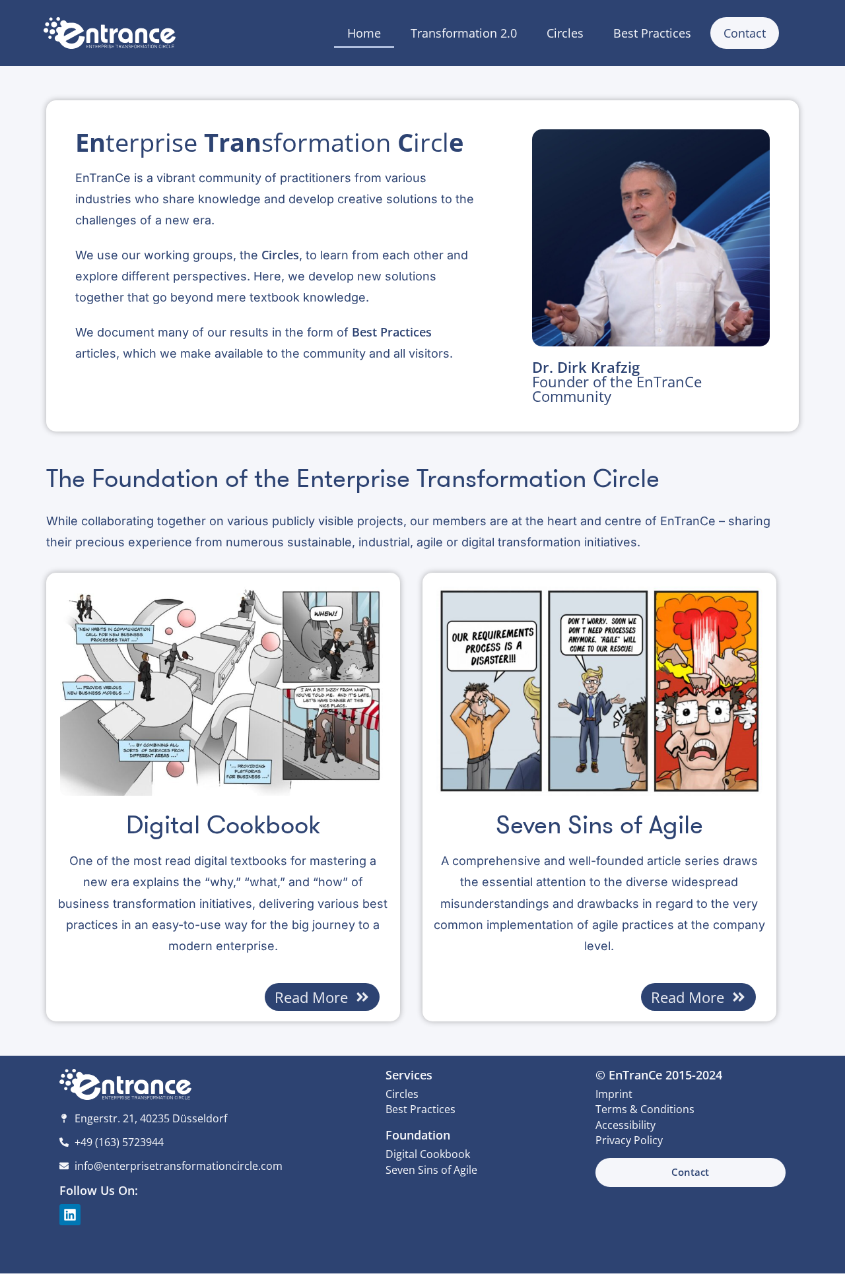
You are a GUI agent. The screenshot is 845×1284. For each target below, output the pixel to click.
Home (364, 33)
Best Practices (652, 33)
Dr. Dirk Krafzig (617, 381)
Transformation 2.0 (464, 33)
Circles (565, 33)
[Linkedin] (70, 1214)
